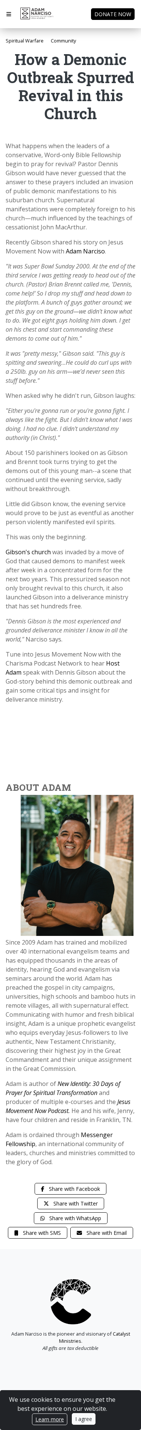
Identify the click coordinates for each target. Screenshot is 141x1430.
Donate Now (112, 14)
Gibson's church (28, 552)
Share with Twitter (75, 1203)
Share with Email (106, 1232)
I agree (83, 1418)
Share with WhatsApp (74, 1218)
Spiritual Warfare (25, 40)
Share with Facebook (73, 1188)
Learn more (49, 1419)
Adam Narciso (85, 251)
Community (63, 40)
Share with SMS (41, 1232)
